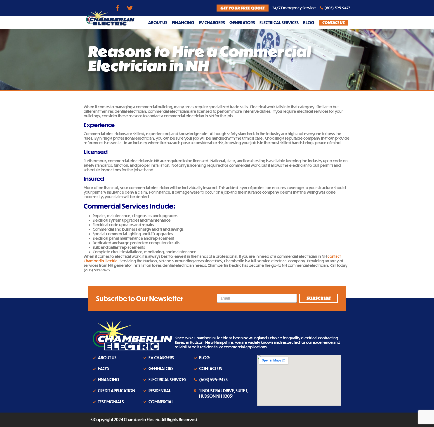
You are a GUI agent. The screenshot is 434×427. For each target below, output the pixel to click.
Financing (183, 22)
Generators (242, 22)
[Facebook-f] (117, 8)
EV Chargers (212, 22)
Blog (308, 22)
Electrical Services (279, 22)
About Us (157, 22)
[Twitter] (130, 8)
